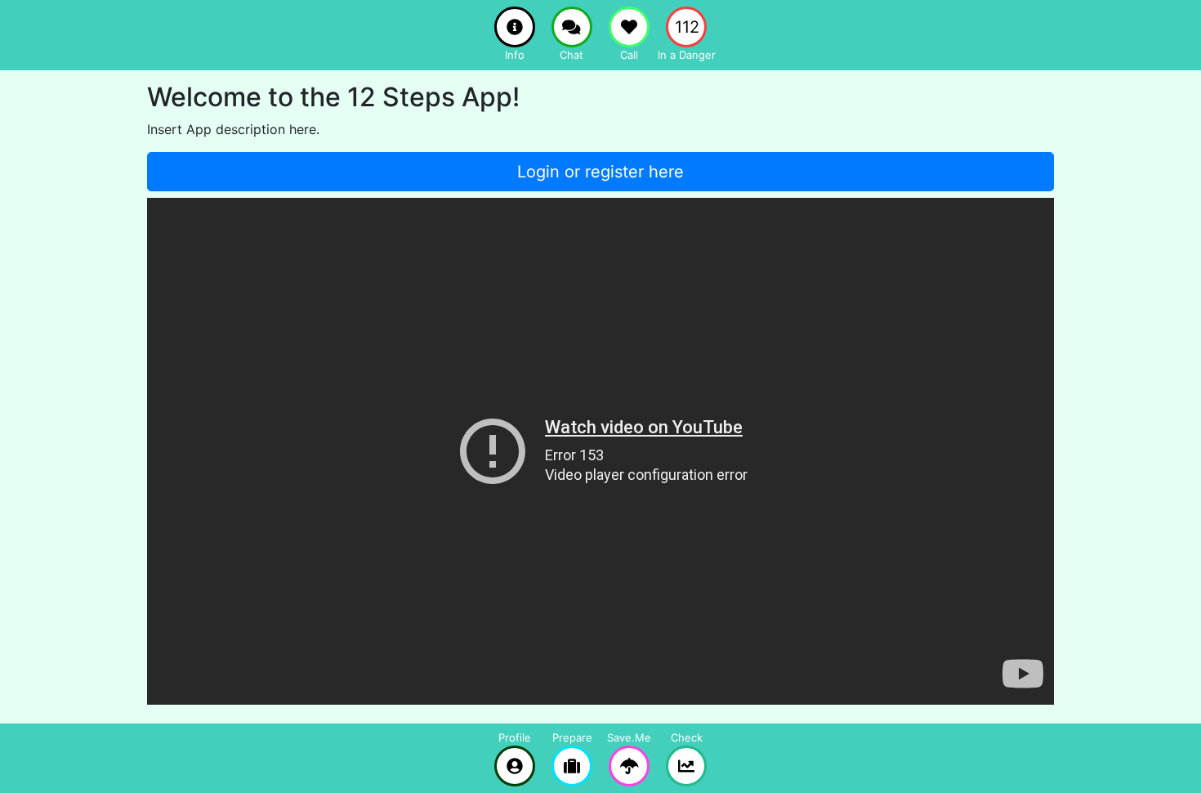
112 (687, 27)
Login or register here (600, 171)
